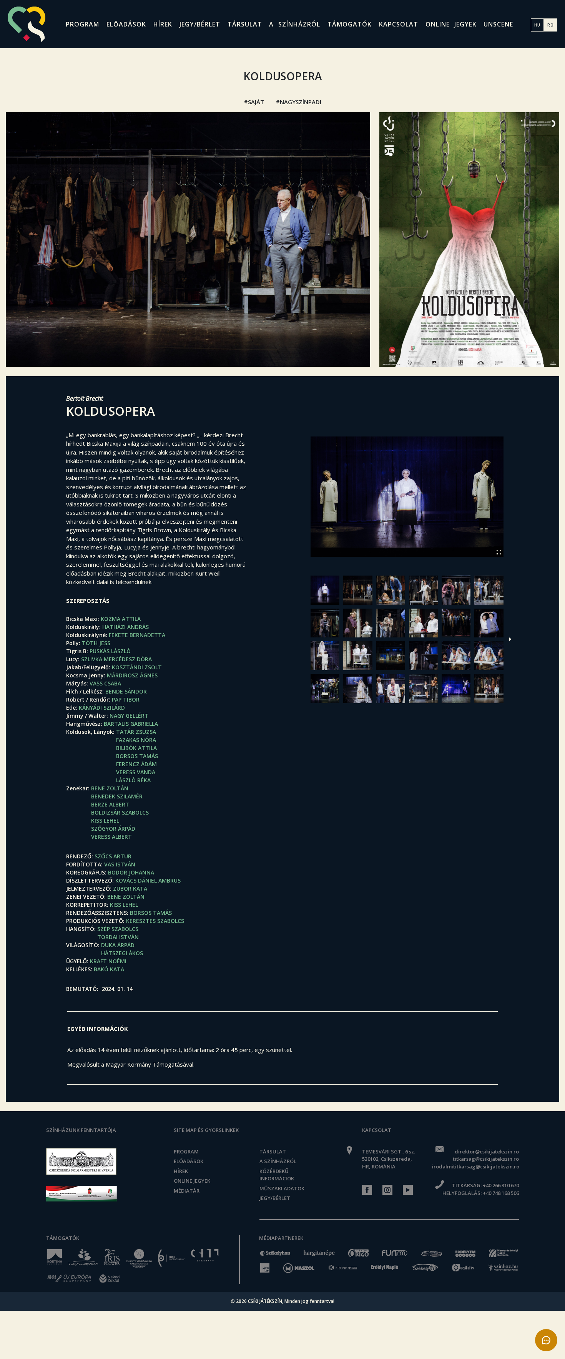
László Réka (133, 780)
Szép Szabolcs (117, 929)
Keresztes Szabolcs (155, 920)
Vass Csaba (105, 683)
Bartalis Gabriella (131, 723)
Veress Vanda (135, 772)
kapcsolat (398, 24)
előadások (126, 24)
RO (550, 25)
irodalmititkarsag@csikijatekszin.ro (475, 1166)
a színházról (294, 24)
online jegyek (451, 24)
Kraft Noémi (108, 961)
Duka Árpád (118, 945)
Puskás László (110, 651)
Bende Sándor (126, 691)
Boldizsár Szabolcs (120, 812)
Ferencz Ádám (136, 764)
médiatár (186, 1190)
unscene (498, 24)
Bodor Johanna (131, 872)
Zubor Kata (130, 888)
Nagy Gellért (129, 715)
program (82, 24)
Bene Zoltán (109, 788)
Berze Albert (110, 804)
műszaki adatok (281, 1188)
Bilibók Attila (136, 748)
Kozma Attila (121, 618)
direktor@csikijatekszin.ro (486, 1151)
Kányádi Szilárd (102, 707)
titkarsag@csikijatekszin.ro (485, 1158)
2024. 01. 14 (117, 988)
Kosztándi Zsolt (137, 667)
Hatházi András (125, 627)
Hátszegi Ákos (122, 953)
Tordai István (118, 937)
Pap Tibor (126, 699)
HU (537, 25)
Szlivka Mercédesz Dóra (116, 659)
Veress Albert (111, 836)
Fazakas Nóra (136, 739)
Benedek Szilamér (117, 796)
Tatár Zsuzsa (136, 731)
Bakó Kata (109, 969)
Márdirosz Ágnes (132, 675)
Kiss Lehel (105, 820)
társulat (245, 24)
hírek (162, 24)
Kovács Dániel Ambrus (148, 880)
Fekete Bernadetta (137, 635)
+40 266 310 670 (501, 1185)
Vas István (119, 864)
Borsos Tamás (137, 756)
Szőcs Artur (113, 856)
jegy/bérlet (199, 24)
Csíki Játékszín (265, 1301)
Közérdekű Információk (276, 1175)
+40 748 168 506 (501, 1193)
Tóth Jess (96, 643)
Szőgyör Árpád (113, 828)
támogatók (349, 24)
